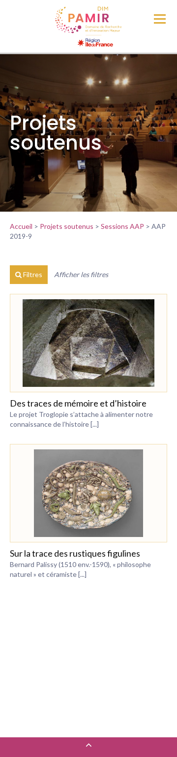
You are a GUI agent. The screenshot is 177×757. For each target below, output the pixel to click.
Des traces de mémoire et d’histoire (78, 403)
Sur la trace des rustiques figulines (75, 553)
